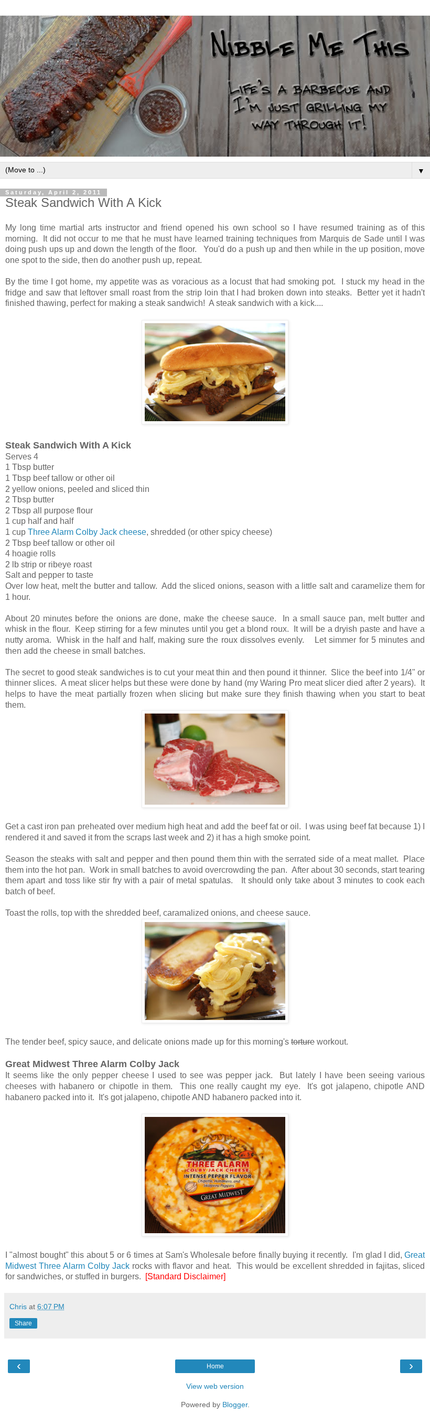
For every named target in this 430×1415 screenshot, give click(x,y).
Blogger (235, 1404)
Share (23, 1323)
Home (215, 1366)
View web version (215, 1386)
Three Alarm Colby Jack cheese (87, 532)
